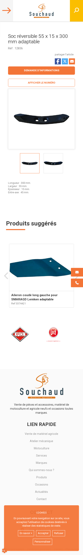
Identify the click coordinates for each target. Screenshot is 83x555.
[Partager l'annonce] (72, 61)
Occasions (41, 484)
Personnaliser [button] (42, 541)
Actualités (41, 491)
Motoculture (41, 448)
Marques (41, 462)
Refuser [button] (58, 533)
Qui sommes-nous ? (41, 470)
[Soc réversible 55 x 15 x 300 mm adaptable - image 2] (53, 163)
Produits (41, 477)
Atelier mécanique (41, 441)
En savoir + (26, 533)
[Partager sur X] (65, 61)
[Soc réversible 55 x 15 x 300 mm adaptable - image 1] (29, 163)
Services (41, 455)
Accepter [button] (43, 533)
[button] (41, 83)
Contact (41, 499)
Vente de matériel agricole (41, 433)
